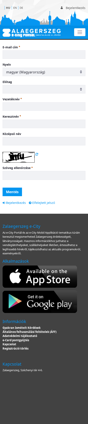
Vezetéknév (12, 99)
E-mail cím (11, 47)
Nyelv (7, 64)
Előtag (7, 82)
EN (15, 8)
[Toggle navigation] (79, 32)
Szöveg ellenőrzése (17, 168)
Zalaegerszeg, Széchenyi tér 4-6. (23, 370)
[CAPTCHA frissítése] (36, 154)
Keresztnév (11, 116)
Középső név (12, 134)
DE (21, 8)
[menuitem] (14, 203)
